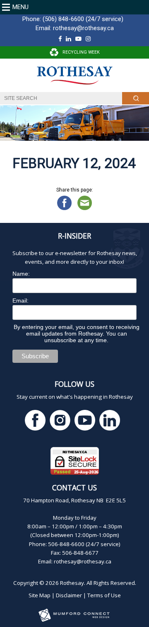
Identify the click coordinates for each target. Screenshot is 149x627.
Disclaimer (69, 595)
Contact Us (74, 487)
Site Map (39, 595)
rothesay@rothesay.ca (83, 28)
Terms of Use (104, 595)
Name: (21, 273)
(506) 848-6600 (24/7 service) (83, 19)
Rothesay (72, 583)
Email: (20, 300)
